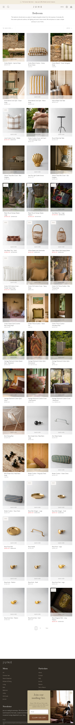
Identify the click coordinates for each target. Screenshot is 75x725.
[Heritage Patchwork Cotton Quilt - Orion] (14, 382)
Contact (41, 675)
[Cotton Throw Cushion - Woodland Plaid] (61, 307)
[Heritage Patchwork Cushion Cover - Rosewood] (61, 382)
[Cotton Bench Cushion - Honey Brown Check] (37, 47)
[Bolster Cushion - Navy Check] (14, 495)
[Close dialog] (70, 692)
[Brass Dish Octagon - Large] (37, 495)
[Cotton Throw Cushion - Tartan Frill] (37, 307)
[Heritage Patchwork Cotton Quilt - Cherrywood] (37, 345)
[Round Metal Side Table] (61, 122)
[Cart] (71, 7)
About (40, 672)
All (3, 672)
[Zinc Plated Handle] (61, 420)
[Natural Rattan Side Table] (61, 84)
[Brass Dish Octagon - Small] (61, 495)
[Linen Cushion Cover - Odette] (14, 122)
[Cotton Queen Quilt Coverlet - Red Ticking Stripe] (14, 307)
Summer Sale (6, 675)
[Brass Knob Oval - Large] (61, 566)
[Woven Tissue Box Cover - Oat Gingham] (61, 159)
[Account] (67, 7)
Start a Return (42, 687)
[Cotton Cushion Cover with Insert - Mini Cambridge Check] (37, 122)
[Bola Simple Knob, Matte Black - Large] (37, 420)
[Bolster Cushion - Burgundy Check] (37, 457)
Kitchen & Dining (7, 681)
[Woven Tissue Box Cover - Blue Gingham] (14, 159)
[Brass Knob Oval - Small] (37, 602)
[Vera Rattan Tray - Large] (61, 197)
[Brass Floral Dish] (14, 531)
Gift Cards (5, 696)
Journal (4, 699)
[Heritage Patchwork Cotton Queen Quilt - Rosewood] (14, 345)
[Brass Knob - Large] (61, 531)
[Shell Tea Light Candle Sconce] (37, 159)
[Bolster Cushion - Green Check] (61, 457)
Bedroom (5, 690)
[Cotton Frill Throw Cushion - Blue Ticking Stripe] (61, 270)
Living (4, 684)
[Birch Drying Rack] (14, 420)
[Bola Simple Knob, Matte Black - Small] (14, 457)
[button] (8, 7)
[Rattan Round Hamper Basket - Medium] (37, 197)
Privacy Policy (24, 723)
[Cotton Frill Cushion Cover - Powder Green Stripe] (14, 270)
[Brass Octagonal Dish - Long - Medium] (61, 602)
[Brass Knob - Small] (37, 566)
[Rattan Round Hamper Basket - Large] (14, 197)
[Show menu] (3, 7)
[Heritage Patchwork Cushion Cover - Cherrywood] (37, 382)
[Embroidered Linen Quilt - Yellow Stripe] (37, 84)
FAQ (40, 678)
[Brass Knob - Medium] (14, 566)
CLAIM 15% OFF (39, 718)
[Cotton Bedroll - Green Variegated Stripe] (61, 47)
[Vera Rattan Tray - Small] (14, 234)
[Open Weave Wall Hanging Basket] (61, 234)
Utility (4, 693)
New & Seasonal (7, 678)
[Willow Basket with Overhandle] (37, 234)
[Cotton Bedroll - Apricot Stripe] (14, 47)
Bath (4, 687)
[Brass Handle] (37, 531)
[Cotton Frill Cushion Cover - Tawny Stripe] (37, 270)
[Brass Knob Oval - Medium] (14, 602)
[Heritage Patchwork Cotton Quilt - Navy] (61, 345)
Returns (40, 684)
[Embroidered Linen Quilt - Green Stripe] (14, 84)
